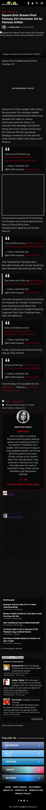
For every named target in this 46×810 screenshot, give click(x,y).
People (5, 658)
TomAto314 (17, 700)
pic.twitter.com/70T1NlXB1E (20, 334)
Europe (9, 405)
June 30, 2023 (32, 169)
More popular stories (12, 648)
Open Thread (20, 787)
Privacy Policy (23, 793)
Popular (19, 658)
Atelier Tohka (18, 680)
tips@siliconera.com (28, 807)
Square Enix (20, 408)
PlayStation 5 (13, 11)
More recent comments (12, 725)
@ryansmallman (14, 331)
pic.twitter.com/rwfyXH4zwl (27, 368)
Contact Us (21, 790)
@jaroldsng (36, 280)
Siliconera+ (34, 787)
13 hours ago (20, 675)
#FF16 (28, 157)
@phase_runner (34, 243)
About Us (8, 790)
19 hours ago (20, 695)
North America (8, 408)
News (4, 11)
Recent (12, 658)
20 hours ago (15, 714)
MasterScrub (17, 666)
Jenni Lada (15, 27)
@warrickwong (31, 365)
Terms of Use (36, 790)
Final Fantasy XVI (21, 405)
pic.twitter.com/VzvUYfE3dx (20, 160)
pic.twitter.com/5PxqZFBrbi (27, 284)
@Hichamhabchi (14, 157)
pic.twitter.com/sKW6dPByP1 (27, 246)
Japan (32, 405)
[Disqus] (23, 522)
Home (8, 787)
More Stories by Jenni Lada (23, 484)
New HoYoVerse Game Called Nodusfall (21, 623)
